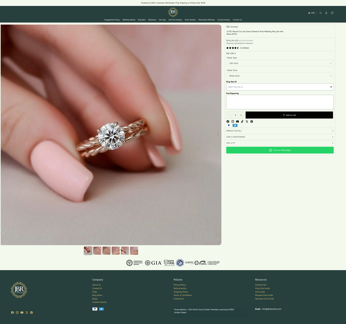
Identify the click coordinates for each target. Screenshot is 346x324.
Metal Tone (232, 70)
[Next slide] (218, 135)
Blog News (97, 295)
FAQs (94, 291)
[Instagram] (232, 121)
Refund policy (180, 288)
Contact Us (97, 288)
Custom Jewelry (99, 302)
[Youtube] (237, 121)
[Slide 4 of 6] (116, 251)
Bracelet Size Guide (264, 295)
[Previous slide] (4, 135)
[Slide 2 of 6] (97, 251)
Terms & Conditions (183, 295)
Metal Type (232, 57)
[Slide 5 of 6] (125, 251)
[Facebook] (227, 121)
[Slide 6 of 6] (134, 251)
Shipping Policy (181, 291)
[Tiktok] (242, 121)
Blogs (95, 298)
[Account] (326, 13)
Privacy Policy (180, 284)
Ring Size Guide (262, 288)
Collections (179, 298)
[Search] (321, 13)
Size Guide (260, 291)
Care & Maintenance (235, 137)
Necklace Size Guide (264, 298)
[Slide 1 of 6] (88, 251)
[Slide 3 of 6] (106, 251)
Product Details (233, 131)
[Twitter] (247, 121)
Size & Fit (230, 143)
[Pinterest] (251, 121)
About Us (96, 284)
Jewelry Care (260, 284)
